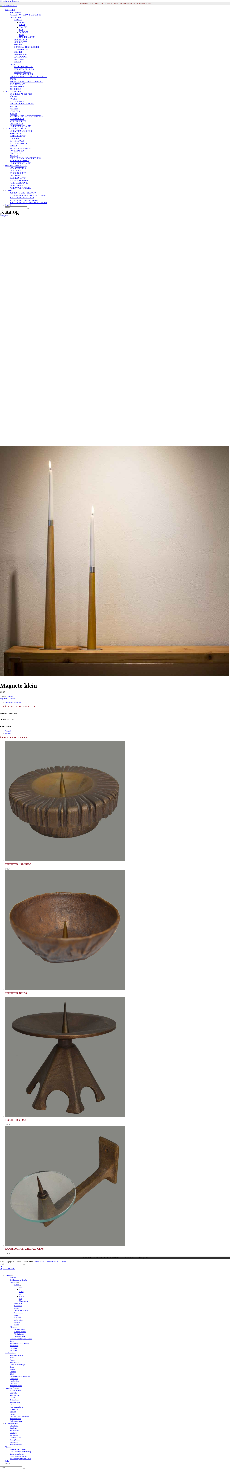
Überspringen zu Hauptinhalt (10, 1)
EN (4, 1269)
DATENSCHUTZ (52, 1262)
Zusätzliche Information (13, 702)
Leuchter (11, 696)
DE (1, 1266)
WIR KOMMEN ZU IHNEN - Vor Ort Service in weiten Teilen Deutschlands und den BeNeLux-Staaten (115, 3)
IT (14, 1269)
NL (9, 1269)
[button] (8, 205)
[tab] (117, 702)
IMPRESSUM (39, 1262)
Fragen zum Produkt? (7, 699)
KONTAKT (64, 1262)
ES (12, 1269)
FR (7, 1269)
